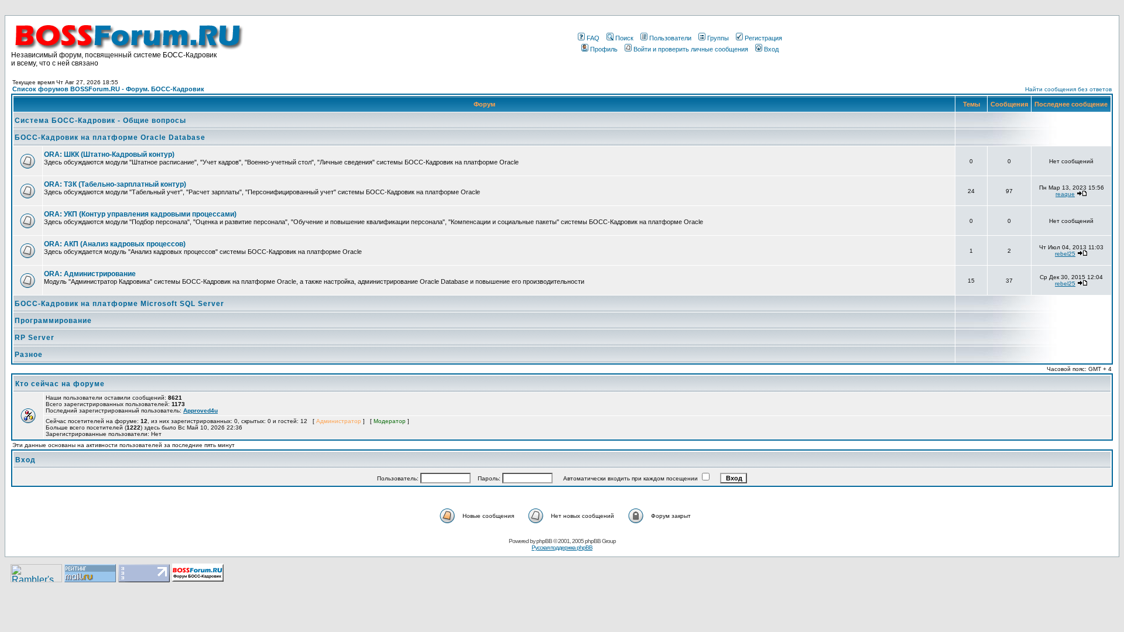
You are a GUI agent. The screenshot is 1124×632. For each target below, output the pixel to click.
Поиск (624, 38)
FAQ (593, 38)
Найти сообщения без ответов (1068, 89)
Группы (718, 38)
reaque (1065, 194)
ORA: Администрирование (90, 274)
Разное (29, 355)
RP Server (34, 338)
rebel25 (1065, 253)
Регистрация (763, 38)
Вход (771, 49)
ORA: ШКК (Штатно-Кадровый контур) (109, 154)
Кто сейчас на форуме (60, 384)
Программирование (53, 321)
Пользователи (670, 38)
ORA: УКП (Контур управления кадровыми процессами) (140, 214)
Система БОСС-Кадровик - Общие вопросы (100, 120)
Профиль (604, 49)
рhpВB (544, 541)
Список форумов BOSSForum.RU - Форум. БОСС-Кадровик (108, 88)
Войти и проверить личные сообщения (690, 49)
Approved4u (200, 410)
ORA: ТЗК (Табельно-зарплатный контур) (115, 184)
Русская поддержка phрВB (562, 547)
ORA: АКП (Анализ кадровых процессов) (115, 244)
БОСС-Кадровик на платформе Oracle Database (110, 137)
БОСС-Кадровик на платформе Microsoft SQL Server (119, 304)
